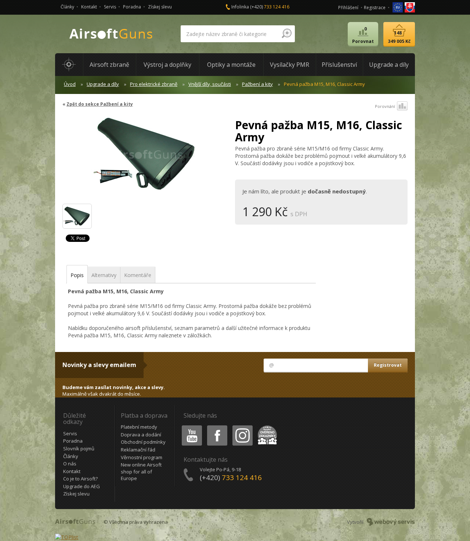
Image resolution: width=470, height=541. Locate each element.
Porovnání (385, 106)
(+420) (269, 7)
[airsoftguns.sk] (410, 7)
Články (67, 7)
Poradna (132, 7)
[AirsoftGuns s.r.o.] (111, 34)
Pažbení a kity (257, 84)
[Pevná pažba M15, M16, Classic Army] (145, 158)
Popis (77, 275)
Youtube (190, 426)
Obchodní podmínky (143, 442)
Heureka (266, 426)
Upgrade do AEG (81, 486)
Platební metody (139, 427)
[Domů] (69, 64)
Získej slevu (160, 7)
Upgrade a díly (103, 84)
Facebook (217, 426)
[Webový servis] (391, 522)
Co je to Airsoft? (80, 478)
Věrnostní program (141, 457)
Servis (110, 7)
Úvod (70, 84)
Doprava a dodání (141, 434)
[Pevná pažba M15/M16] (77, 216)
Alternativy (103, 275)
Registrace (375, 7)
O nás (69, 463)
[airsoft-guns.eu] (398, 7)
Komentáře (137, 275)
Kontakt (89, 7)
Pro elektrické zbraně (153, 84)
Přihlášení (348, 7)
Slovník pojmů (78, 448)
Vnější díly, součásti (209, 84)
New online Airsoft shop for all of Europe (141, 471)
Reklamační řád (138, 449)
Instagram (242, 426)
